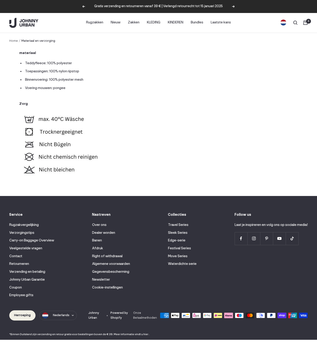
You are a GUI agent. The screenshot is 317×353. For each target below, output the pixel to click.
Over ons (99, 225)
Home (13, 41)
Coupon (15, 287)
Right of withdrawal (107, 256)
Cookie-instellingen (107, 287)
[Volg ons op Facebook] (241, 238)
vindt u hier (141, 334)
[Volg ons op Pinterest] (266, 238)
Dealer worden (103, 233)
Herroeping (22, 315)
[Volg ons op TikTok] (292, 238)
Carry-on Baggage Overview (31, 240)
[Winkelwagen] (305, 23)
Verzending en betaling (27, 272)
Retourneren (19, 264)
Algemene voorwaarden (111, 264)
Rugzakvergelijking (24, 225)
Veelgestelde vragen (25, 248)
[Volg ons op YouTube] (279, 238)
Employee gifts (21, 295)
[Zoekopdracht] (295, 23)
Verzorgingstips (21, 233)
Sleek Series (178, 233)
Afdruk (97, 248)
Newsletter (101, 280)
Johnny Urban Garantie (27, 280)
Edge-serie (176, 240)
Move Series (178, 256)
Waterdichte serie (182, 264)
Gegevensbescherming (110, 272)
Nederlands (61, 315)
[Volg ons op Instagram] (253, 238)
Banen (97, 240)
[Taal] (283, 23)
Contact (15, 256)
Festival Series (179, 248)
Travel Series (178, 225)
